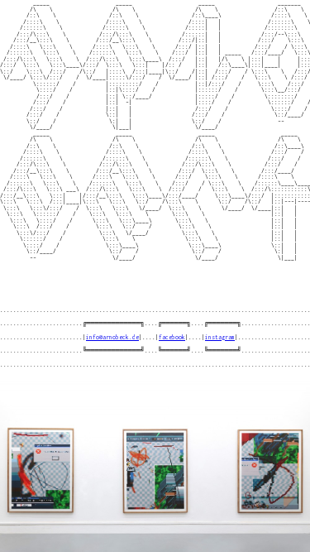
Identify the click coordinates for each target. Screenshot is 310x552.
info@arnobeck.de (112, 337)
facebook (172, 337)
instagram (220, 337)
